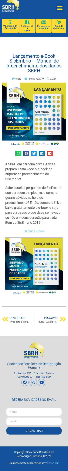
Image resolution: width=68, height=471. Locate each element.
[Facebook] (25, 382)
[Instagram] (33, 382)
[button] (60, 8)
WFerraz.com (52, 463)
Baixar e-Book (34, 231)
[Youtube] (41, 382)
